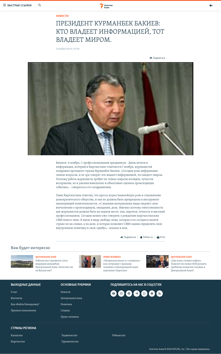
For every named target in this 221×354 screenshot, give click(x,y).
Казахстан (17, 335)
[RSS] (159, 294)
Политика (66, 304)
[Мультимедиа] (211, 5)
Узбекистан (118, 335)
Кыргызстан (18, 341)
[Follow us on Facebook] (129, 294)
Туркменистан (70, 341)
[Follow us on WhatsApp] (144, 294)
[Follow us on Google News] (152, 294)
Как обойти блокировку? (25, 304)
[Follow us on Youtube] (113, 294)
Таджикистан (69, 335)
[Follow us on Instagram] (121, 294)
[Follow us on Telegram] (136, 294)
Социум (65, 310)
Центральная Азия (45, 257)
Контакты (16, 298)
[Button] (157, 58)
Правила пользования (23, 310)
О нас (14, 292)
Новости (62, 16)
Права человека (112, 257)
